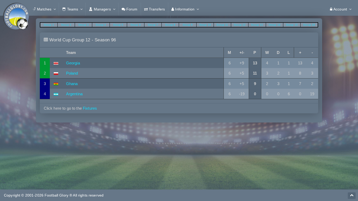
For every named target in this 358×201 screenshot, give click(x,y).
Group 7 (153, 24)
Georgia (73, 63)
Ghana (72, 83)
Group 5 (118, 24)
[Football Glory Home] (16, 9)
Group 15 (292, 24)
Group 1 (49, 24)
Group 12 (240, 24)
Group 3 (83, 24)
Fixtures (90, 108)
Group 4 (101, 24)
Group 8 (170, 24)
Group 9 (188, 24)
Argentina (74, 94)
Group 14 (274, 24)
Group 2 (66, 24)
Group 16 (309, 24)
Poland (72, 73)
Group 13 (257, 24)
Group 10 (205, 24)
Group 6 (136, 24)
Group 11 (222, 24)
